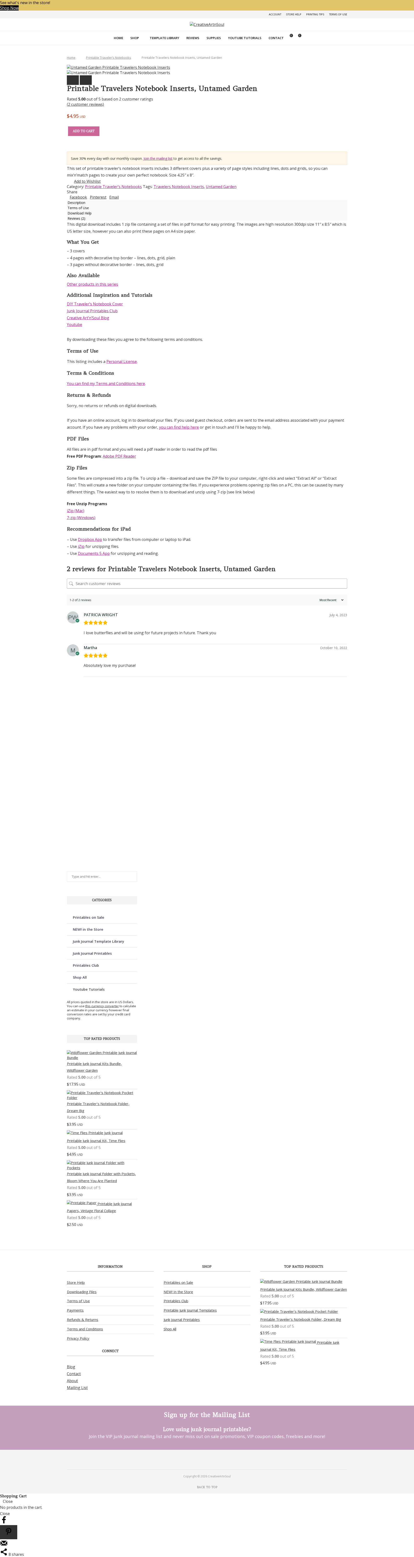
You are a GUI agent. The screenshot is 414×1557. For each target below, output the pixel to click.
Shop (134, 38)
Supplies (214, 38)
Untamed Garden (221, 186)
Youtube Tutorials (244, 38)
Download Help (80, 213)
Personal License (121, 361)
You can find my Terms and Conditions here (106, 383)
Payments (75, 1310)
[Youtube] (213, 1459)
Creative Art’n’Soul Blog (88, 317)
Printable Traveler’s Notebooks (108, 57)
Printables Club (86, 965)
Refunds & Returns (82, 1319)
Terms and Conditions (85, 1328)
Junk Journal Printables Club (92, 311)
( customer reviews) (85, 104)
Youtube (74, 324)
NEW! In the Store (178, 1291)
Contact (276, 38)
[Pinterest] (200, 1459)
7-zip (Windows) (81, 517)
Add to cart (84, 131)
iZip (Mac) (75, 510)
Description (76, 202)
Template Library (164, 38)
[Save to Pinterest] (8, 1532)
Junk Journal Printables (92, 953)
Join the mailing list (158, 158)
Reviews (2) (76, 218)
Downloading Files (82, 1291)
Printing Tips (315, 14)
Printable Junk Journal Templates (190, 1310)
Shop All (80, 977)
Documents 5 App (94, 553)
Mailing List (77, 1387)
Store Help (293, 14)
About (72, 1380)
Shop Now (9, 8)
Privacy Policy (78, 1338)
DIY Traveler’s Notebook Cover (95, 304)
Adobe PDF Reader (119, 456)
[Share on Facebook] (4, 1522)
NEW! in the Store (88, 929)
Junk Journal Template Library (98, 941)
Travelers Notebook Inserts (179, 186)
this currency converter (102, 1006)
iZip (81, 546)
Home (118, 38)
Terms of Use (338, 14)
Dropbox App (90, 539)
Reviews (192, 38)
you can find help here (179, 427)
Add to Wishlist (87, 181)
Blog (71, 1366)
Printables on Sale (88, 917)
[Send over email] (4, 1545)
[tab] (207, 202)
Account (275, 14)
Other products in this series (92, 284)
